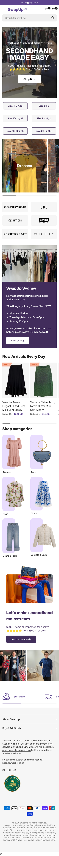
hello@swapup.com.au (13, 762)
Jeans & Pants (10, 556)
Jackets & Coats (39, 555)
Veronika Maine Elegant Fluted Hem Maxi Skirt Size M (13, 406)
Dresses (7, 472)
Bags (33, 472)
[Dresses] (24, 165)
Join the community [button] (21, 639)
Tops (5, 514)
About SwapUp (11, 719)
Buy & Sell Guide (11, 728)
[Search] (53, 17)
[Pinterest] (16, 770)
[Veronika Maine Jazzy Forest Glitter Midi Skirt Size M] (43, 380)
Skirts (34, 513)
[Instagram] (10, 770)
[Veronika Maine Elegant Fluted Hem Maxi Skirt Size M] (15, 380)
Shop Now (29, 79)
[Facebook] (4, 770)
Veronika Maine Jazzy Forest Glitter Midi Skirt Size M (42, 406)
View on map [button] (18, 340)
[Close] (1, 854)
